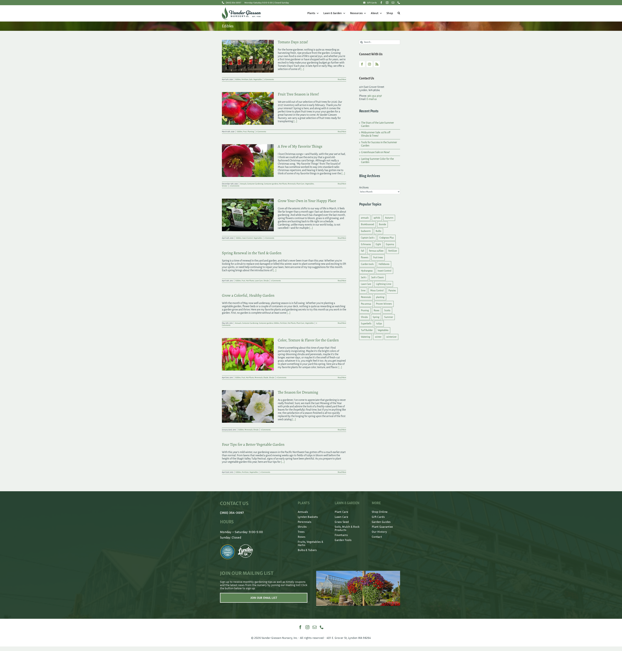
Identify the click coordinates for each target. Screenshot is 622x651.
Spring (376, 317)
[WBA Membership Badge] (227, 545)
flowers (364, 257)
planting (380, 297)
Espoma (390, 244)
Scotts (387, 310)
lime (363, 290)
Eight (378, 244)
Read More (342, 79)
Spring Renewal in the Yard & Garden (251, 253)
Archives (364, 187)
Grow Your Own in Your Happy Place (307, 200)
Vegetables (257, 79)
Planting (251, 132)
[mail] (393, 2)
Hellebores (384, 264)
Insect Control (247, 238)
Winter (224, 186)
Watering (365, 337)
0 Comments (269, 238)
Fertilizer (245, 79)
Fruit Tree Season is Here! (298, 94)
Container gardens (271, 184)
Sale (251, 79)
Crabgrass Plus (386, 237)
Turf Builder (367, 330)
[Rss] (377, 64)
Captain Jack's (367, 237)
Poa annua (366, 303)
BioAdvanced (367, 224)
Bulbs (378, 231)
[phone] (398, 2)
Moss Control (377, 290)
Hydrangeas (367, 270)
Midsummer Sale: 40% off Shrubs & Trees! (375, 134)
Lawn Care (259, 281)
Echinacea (366, 244)
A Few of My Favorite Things (300, 146)
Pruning (365, 310)
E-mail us (372, 99)
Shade (265, 377)
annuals (365, 217)
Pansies (392, 290)
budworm (366, 231)
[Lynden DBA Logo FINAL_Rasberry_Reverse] (245, 545)
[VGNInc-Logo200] (241, 8)
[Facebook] (362, 64)
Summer (388, 317)
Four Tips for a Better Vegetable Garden (253, 444)
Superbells (366, 323)
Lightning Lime (383, 284)
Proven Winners (384, 303)
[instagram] (387, 2)
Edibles (238, 79)
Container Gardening (255, 184)
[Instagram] (369, 64)
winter (378, 337)
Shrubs (266, 281)
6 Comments (261, 132)
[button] (398, 13)
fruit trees (378, 257)
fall (362, 251)
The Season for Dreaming (298, 392)
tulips (379, 323)
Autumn (389, 217)
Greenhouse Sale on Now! (375, 152)
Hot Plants (283, 184)
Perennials (292, 184)
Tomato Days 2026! (293, 42)
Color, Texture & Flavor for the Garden (308, 340)
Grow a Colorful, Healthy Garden (248, 295)
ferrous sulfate (376, 251)
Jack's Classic (377, 277)
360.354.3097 (374, 95)
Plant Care (300, 184)
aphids (377, 217)
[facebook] (381, 2)
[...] (302, 69)
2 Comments (269, 79)
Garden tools (367, 264)
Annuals (243, 184)
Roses (376, 310)
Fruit (245, 132)
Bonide (382, 224)
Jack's (363, 277)
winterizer (391, 337)
